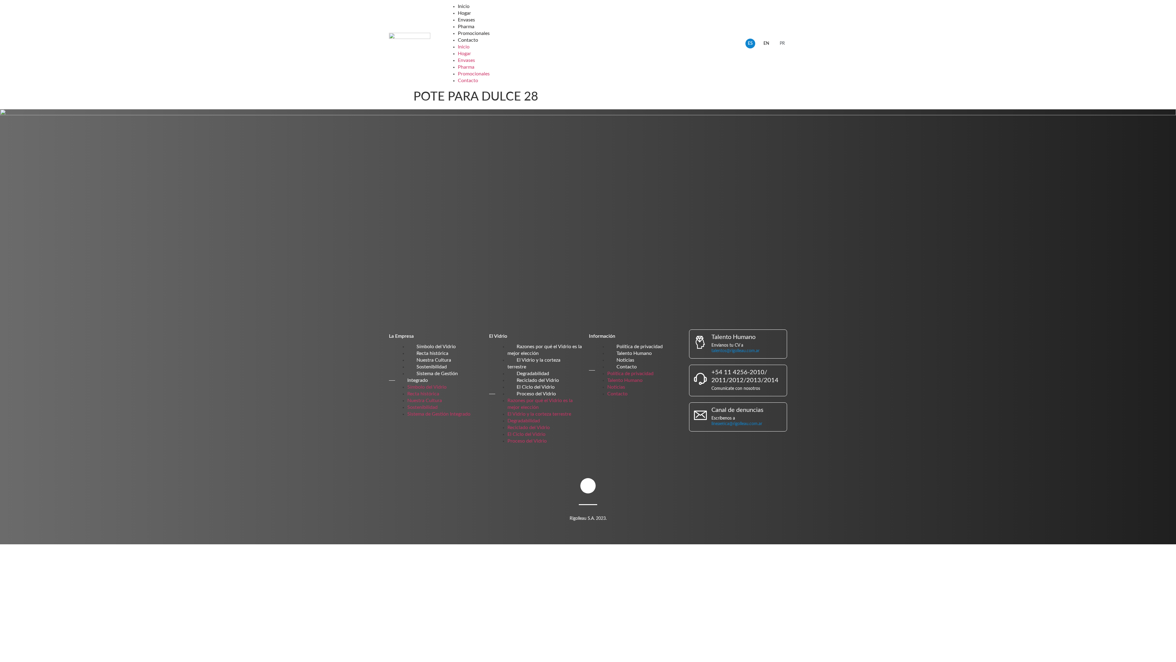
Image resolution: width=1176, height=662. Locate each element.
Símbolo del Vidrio (436, 346)
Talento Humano (634, 353)
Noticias (625, 360)
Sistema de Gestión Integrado (438, 414)
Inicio (463, 6)
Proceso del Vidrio (536, 393)
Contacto (468, 40)
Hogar (464, 13)
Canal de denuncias (737, 410)
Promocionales (474, 33)
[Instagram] (588, 485)
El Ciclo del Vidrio (536, 387)
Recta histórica (432, 353)
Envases (466, 19)
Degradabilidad (533, 373)
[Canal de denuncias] (700, 415)
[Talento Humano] (700, 342)
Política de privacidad (639, 346)
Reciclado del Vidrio (538, 380)
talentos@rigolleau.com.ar (735, 351)
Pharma (466, 26)
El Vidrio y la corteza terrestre (539, 414)
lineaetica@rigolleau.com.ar (736, 424)
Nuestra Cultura (434, 360)
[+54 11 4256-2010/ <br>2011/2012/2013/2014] (700, 378)
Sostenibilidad (432, 366)
